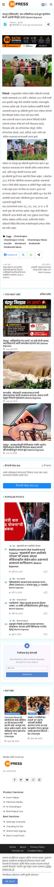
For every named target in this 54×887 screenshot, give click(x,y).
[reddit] (39, 780)
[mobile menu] (3, 4)
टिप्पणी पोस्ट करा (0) (27, 485)
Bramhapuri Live (14, 811)
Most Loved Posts (15, 835)
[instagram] (33, 780)
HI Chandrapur (13, 806)
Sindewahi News (12, 247)
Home (12, 847)
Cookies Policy (35, 850)
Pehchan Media (14, 802)
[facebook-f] (15, 780)
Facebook (12, 254)
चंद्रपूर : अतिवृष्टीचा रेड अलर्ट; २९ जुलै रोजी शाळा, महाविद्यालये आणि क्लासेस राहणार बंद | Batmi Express (26, 343)
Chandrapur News (37, 240)
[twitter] (21, 780)
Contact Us (17, 850)
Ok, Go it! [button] (10, 881)
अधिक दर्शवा (45, 294)
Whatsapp (30, 255)
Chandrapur (20, 236)
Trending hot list (14, 826)
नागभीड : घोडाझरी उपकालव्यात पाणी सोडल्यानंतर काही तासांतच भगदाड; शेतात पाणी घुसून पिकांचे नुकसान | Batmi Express (25, 395)
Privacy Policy (37, 847)
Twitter (23, 255)
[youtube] (27, 780)
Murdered (20, 243)
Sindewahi (34, 243)
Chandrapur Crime (14, 240)
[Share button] (38, 255)
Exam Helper (12, 797)
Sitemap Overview (16, 821)
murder (8, 243)
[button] (51, 4)
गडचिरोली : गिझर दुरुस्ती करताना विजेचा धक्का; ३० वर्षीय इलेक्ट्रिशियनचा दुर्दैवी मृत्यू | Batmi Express (28, 606)
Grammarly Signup (16, 830)
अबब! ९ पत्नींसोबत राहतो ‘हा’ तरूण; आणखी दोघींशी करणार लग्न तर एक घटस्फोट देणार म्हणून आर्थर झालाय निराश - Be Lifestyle (38, 725)
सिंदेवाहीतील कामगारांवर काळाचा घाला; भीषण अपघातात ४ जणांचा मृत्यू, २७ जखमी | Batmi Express (28, 585)
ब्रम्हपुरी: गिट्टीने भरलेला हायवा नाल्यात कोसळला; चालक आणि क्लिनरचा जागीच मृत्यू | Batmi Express (27, 627)
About (23, 847)
